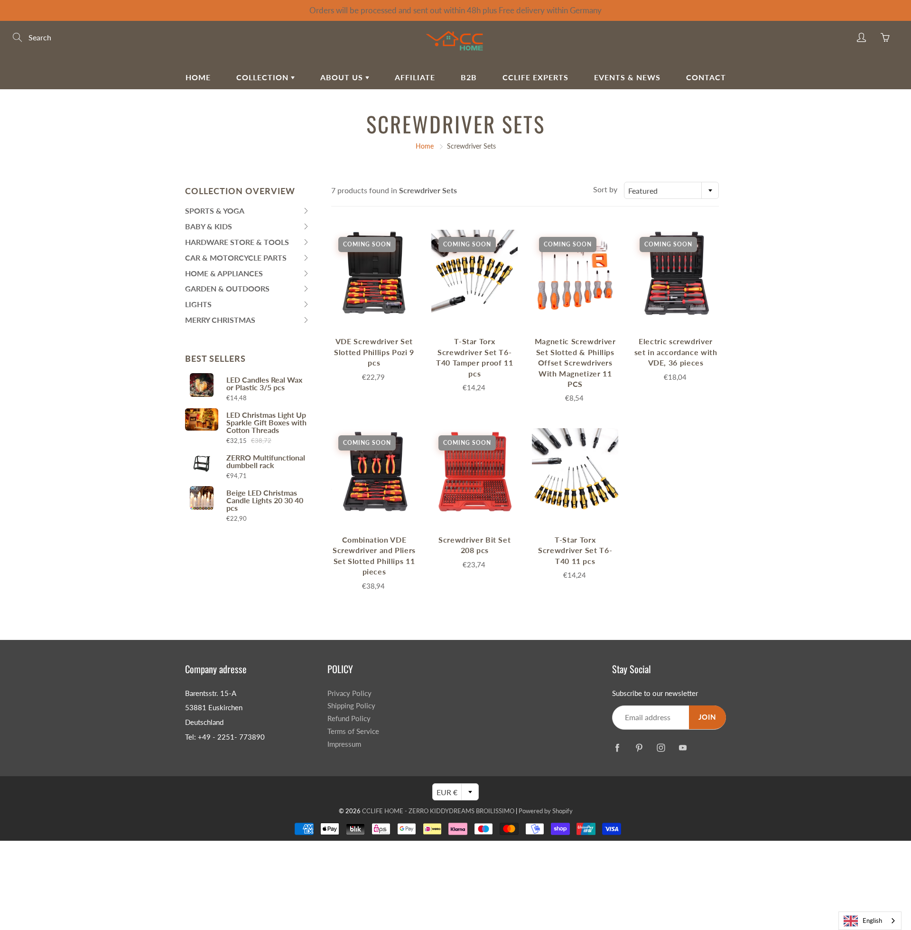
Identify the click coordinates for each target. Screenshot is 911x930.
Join (707, 717)
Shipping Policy (351, 706)
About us (342, 77)
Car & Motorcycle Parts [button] (236, 259)
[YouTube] (682, 747)
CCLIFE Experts (535, 77)
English (872, 920)
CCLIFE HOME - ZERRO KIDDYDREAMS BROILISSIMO (438, 811)
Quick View (374, 272)
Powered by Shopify (546, 811)
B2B (469, 77)
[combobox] (671, 190)
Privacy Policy (349, 693)
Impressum (344, 744)
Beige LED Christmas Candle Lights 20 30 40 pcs (264, 500)
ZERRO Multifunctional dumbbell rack (265, 461)
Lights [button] (204, 306)
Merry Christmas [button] (220, 321)
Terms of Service (353, 731)
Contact (706, 77)
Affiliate (415, 77)
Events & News (627, 77)
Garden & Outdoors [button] (227, 290)
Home (198, 77)
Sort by (605, 189)
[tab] (247, 211)
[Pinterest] (639, 747)
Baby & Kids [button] (208, 228)
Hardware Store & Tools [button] (237, 243)
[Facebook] (617, 747)
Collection (263, 77)
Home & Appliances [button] (224, 275)
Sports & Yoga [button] (214, 212)
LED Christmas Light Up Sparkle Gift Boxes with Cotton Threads (266, 422)
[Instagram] (660, 747)
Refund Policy (349, 718)
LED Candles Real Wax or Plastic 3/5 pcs (264, 383)
